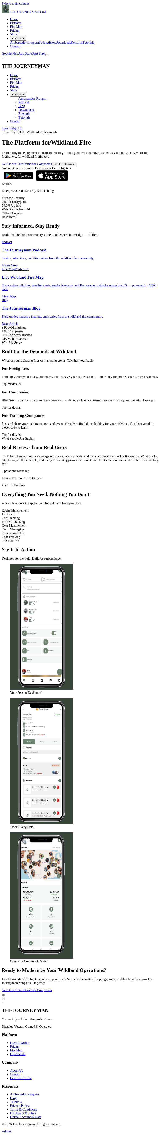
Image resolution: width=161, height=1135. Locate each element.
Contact (15, 46)
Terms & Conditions (23, 1109)
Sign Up (16, 128)
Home (14, 19)
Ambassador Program (24, 42)
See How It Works (64, 164)
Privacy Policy (19, 1105)
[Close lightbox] (3, 998)
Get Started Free (12, 164)
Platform (15, 23)
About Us (16, 1070)
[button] (80, 184)
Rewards (77, 42)
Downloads (63, 42)
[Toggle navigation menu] (47, 54)
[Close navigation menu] (3, 58)
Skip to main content (15, 3)
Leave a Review (21, 1078)
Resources (18, 38)
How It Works (19, 1042)
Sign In (6, 128)
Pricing (14, 30)
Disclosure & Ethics (23, 1113)
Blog (52, 42)
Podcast (44, 42)
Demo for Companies (37, 164)
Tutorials (88, 42)
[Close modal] (3, 995)
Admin (6, 1131)
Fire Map (16, 26)
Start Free (38, 53)
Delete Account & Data (25, 1117)
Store (13, 34)
